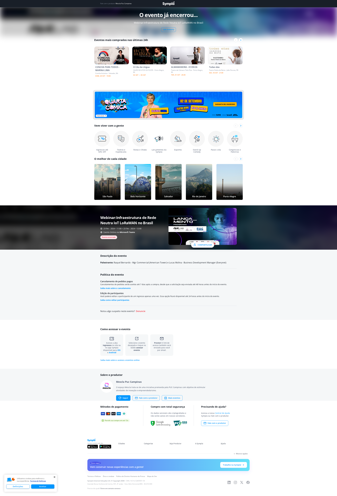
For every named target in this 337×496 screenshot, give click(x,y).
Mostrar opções (242, 454)
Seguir (125, 398)
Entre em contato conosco (110, 488)
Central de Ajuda (222, 413)
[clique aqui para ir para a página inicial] (168, 3)
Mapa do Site (152, 476)
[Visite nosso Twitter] (241, 482)
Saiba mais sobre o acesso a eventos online (120, 360)
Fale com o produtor (148, 398)
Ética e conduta (108, 476)
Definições (18, 486)
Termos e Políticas (94, 476)
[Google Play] (105, 446)
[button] (11, 480)
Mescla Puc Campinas (124, 3)
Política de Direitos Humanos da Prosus (130, 476)
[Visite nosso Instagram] (235, 482)
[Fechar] (54, 477)
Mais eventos (174, 398)
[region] (30, 483)
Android (112, 352)
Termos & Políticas (38, 481)
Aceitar (42, 486)
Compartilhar (205, 245)
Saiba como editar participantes (114, 300)
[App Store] (92, 446)
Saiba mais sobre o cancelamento (115, 288)
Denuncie (140, 311)
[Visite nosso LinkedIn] (229, 482)
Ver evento (168, 29)
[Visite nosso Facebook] (248, 482)
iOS (118, 350)
